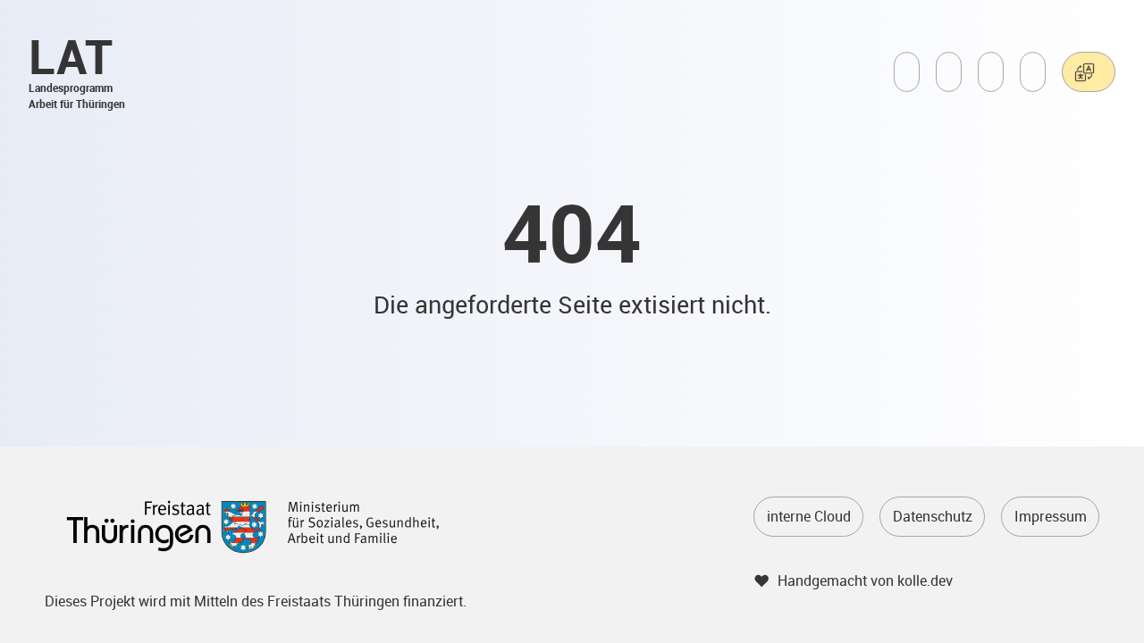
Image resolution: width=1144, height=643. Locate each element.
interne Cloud (809, 516)
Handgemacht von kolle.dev (865, 580)
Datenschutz (932, 516)
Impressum (1050, 516)
